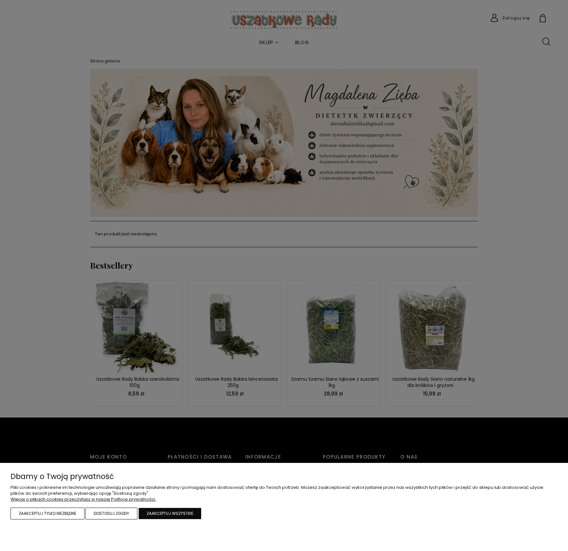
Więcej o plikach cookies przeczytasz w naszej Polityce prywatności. (83, 499)
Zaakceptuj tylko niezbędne (47, 513)
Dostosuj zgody (111, 513)
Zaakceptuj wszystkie (170, 513)
